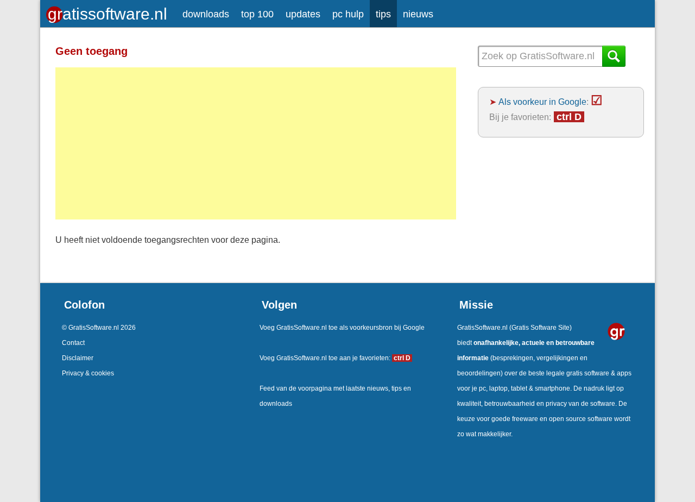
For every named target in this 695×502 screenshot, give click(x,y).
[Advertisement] (255, 143)
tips (383, 14)
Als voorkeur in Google (542, 101)
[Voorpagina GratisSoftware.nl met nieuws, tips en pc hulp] (108, 11)
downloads (205, 14)
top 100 (257, 14)
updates (303, 14)
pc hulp (348, 14)
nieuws (418, 14)
